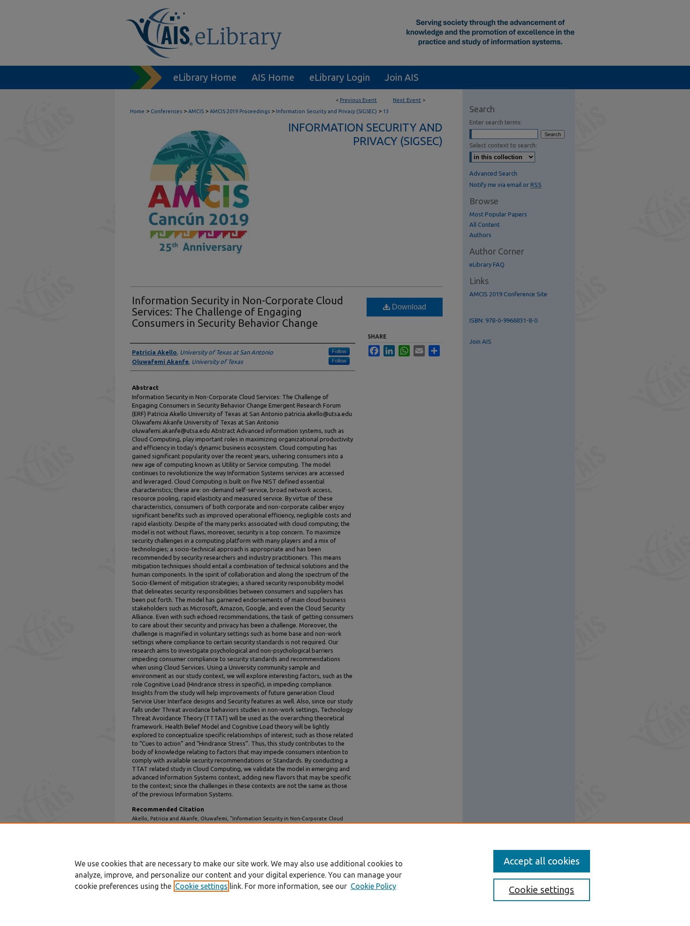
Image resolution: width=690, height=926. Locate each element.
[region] (345, 874)
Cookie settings (201, 886)
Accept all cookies (542, 861)
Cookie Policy (373, 886)
